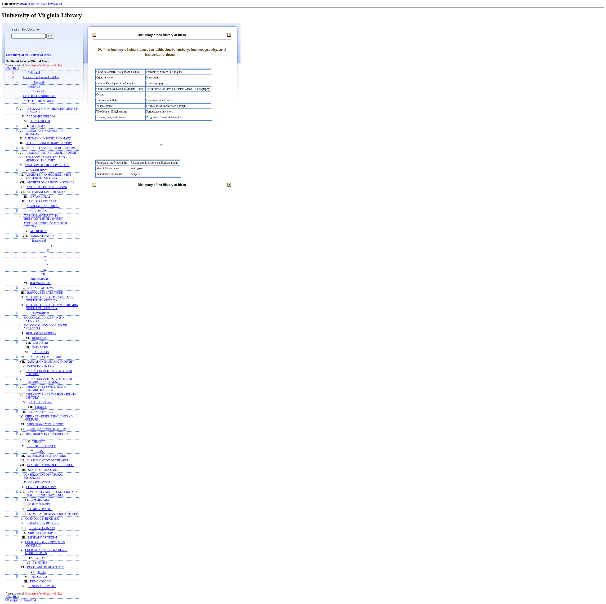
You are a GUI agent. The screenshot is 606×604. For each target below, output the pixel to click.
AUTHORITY (38, 231)
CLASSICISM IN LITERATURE (46, 455)
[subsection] (39, 240)
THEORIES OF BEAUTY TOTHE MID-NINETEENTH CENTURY (50, 299)
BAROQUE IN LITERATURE (45, 292)
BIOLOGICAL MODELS (41, 333)
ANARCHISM (38, 170)
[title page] (34, 72)
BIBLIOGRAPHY (40, 278)
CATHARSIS (40, 347)
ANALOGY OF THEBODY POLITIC (47, 165)
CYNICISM (40, 562)
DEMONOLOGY (40, 581)
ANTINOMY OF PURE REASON (47, 187)
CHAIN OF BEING (41, 402)
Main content (31, 3)
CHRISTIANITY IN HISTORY (45, 424)
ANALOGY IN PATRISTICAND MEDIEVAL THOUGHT (45, 159)
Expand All (30, 600)
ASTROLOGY (38, 211)
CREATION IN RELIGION (43, 523)
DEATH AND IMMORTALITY (45, 567)
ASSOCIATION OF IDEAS (43, 206)
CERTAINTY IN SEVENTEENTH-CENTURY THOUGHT (46, 388)
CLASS (40, 451)
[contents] (38, 91)
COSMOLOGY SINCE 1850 (42, 518)
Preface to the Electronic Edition (41, 77)
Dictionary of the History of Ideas (28, 54)
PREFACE (34, 86)
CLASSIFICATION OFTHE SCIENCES (50, 465)
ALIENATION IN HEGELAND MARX (47, 138)
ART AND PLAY (40, 196)
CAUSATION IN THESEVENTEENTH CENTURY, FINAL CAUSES (49, 381)
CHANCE (41, 407)
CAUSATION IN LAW (40, 366)
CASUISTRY (41, 342)
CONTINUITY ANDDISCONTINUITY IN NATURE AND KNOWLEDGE (52, 494)
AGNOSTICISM (40, 121)
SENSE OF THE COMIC (43, 470)
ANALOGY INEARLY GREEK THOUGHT (52, 152)
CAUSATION (40, 352)
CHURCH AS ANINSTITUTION (46, 429)
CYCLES (40, 558)
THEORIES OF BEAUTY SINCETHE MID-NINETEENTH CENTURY (52, 307)
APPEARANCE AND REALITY (46, 192)
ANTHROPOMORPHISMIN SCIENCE (50, 182)
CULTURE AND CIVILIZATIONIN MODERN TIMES (46, 552)
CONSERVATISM (39, 482)
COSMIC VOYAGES (39, 509)
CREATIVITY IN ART (42, 528)
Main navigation (51, 3)
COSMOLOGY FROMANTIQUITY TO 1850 (50, 514)
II (48, 250)
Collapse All (15, 600)
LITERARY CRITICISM (42, 537)
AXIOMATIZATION (42, 236)
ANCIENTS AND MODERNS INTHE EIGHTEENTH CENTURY (48, 176)
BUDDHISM (40, 338)
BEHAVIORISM (39, 313)
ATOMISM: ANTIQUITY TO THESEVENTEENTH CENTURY (43, 217)
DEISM (41, 572)
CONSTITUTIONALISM (41, 487)
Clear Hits (12, 68)
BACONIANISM (40, 283)
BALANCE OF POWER (41, 288)
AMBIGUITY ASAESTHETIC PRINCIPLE (51, 148)
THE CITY (38, 441)
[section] (39, 82)
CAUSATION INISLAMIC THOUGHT (50, 361)
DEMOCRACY (38, 576)
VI (45, 269)
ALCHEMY (38, 126)
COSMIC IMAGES (38, 504)
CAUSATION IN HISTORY (45, 357)
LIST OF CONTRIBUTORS (39, 96)
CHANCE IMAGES (41, 411)
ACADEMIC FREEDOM (41, 116)
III (45, 255)
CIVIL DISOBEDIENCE (41, 446)
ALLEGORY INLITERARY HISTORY (49, 143)
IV (45, 259)
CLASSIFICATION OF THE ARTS (47, 460)
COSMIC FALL (40, 499)
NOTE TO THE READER (38, 101)
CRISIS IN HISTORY (41, 532)
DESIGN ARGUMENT (42, 586)
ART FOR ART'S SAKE (42, 201)
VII (43, 274)
